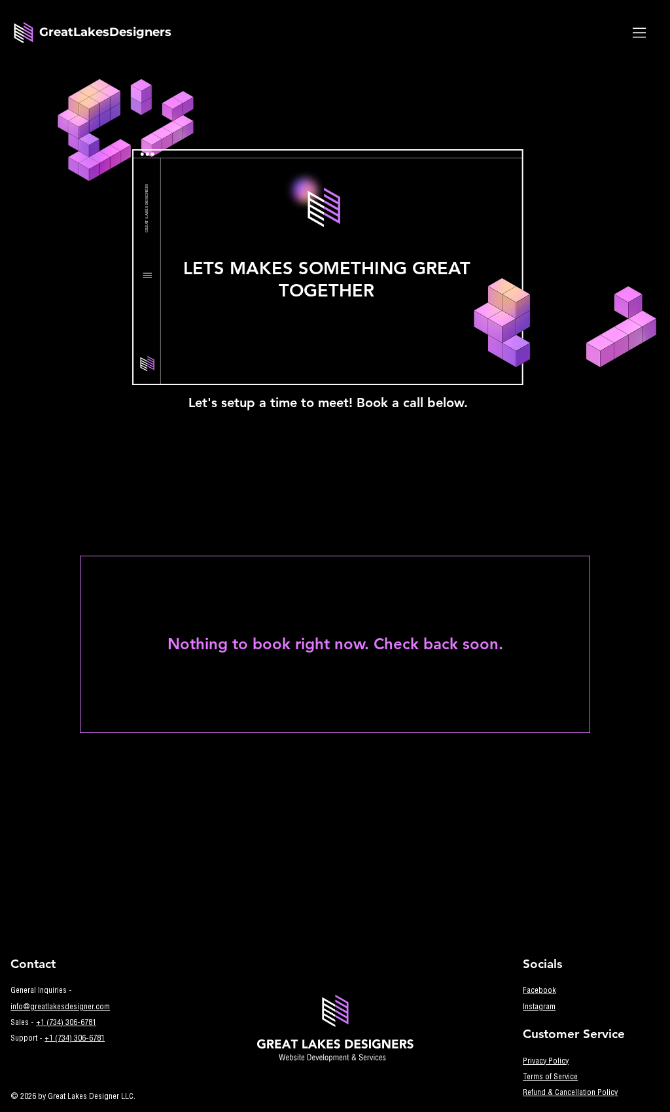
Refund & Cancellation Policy (570, 1093)
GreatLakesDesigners (105, 32)
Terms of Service (550, 1077)
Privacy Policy (546, 1062)
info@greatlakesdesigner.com (60, 1007)
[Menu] (640, 32)
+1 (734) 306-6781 (66, 1023)
